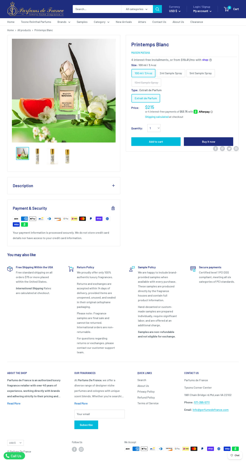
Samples (82, 21)
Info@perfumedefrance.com (211, 409)
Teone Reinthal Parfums (36, 21)
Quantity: (137, 128)
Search (141, 380)
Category (100, 21)
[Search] (157, 9)
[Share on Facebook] (215, 148)
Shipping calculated (157, 116)
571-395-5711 (202, 402)
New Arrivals (124, 21)
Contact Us (159, 21)
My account (201, 11)
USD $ (12, 442)
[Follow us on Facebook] (74, 449)
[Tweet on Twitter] (229, 148)
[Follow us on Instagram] (81, 449)
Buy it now (208, 141)
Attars (142, 21)
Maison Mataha (140, 52)
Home (11, 21)
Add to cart (156, 141)
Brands (61, 21)
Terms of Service (148, 403)
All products (24, 30)
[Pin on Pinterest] (222, 148)
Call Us (15, 456)
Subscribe (86, 424)
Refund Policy (146, 397)
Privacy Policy (146, 391)
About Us (178, 21)
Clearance (196, 21)
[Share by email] (236, 148)
